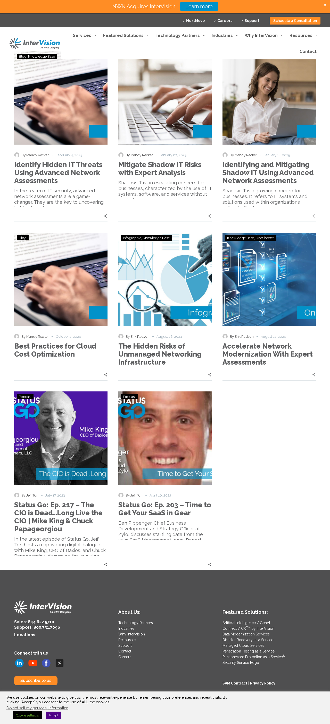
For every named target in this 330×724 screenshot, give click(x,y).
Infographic (132, 238)
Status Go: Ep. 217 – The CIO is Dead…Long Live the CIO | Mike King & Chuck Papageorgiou (58, 517)
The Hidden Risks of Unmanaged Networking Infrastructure (159, 354)
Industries (126, 628)
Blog (23, 238)
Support (252, 21)
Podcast (25, 397)
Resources (127, 640)
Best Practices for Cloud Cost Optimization (55, 350)
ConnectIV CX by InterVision (248, 628)
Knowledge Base (156, 238)
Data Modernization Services (246, 634)
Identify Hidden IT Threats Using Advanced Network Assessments (58, 173)
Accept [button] (53, 715)
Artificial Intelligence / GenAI (246, 623)
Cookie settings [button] (27, 715)
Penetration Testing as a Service (248, 651)
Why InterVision (131, 634)
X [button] (325, 5)
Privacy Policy (262, 683)
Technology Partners (135, 623)
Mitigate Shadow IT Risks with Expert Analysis (159, 169)
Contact (124, 651)
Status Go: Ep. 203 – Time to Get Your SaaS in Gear (164, 509)
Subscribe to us (35, 680)
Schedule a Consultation (295, 21)
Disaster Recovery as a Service (247, 640)
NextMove (195, 21)
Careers (224, 21)
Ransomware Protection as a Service (253, 657)
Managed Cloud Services (243, 645)
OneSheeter (264, 238)
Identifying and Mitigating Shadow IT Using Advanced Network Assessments (268, 173)
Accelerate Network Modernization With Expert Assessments (267, 354)
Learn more (199, 6)
